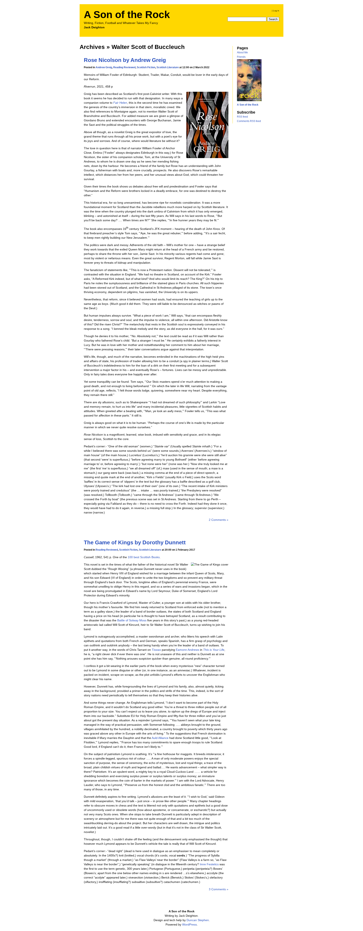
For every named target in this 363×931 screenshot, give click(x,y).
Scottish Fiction (146, 67)
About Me (242, 52)
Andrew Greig (104, 67)
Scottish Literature (168, 67)
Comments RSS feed (249, 121)
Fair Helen (120, 102)
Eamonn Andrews (187, 649)
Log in (276, 10)
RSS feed (242, 116)
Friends (241, 56)
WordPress (189, 924)
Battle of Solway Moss (131, 620)
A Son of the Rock (127, 14)
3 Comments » (218, 889)
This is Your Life (213, 649)
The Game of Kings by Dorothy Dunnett (135, 542)
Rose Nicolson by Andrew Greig (125, 60)
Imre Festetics (209, 864)
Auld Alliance (160, 738)
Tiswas (156, 649)
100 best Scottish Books (144, 557)
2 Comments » (218, 519)
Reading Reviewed (124, 67)
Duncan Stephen (198, 920)
